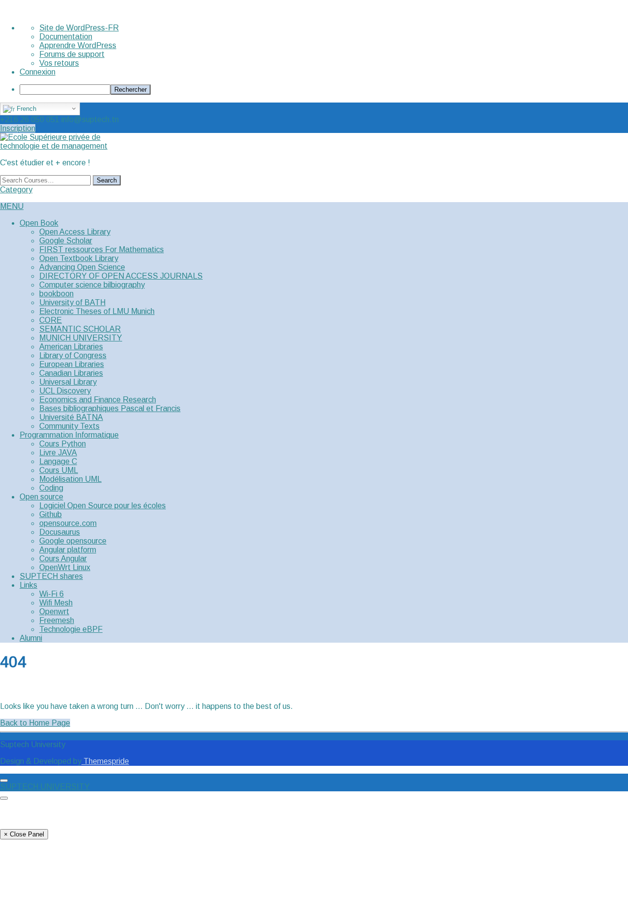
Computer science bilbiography (92, 285)
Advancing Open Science (82, 267)
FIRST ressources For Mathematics (101, 249)
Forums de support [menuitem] (72, 54)
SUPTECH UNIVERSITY (45, 786)
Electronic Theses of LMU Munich (97, 311)
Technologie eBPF (71, 629)
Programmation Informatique (69, 435)
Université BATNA (71, 417)
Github (50, 514)
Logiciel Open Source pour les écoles (102, 505)
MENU (12, 206)
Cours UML (58, 470)
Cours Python (62, 444)
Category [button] (16, 189)
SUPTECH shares (51, 576)
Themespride (105, 761)
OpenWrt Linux (64, 567)
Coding (51, 488)
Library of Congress (72, 355)
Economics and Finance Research (97, 399)
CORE (50, 320)
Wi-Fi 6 (51, 594)
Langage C (58, 461)
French (25, 108)
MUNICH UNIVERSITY (80, 338)
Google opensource (72, 541)
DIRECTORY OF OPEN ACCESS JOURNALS (121, 276)
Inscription (17, 128)
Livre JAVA (58, 452)
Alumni (31, 638)
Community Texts (69, 426)
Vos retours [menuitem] (59, 63)
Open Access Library (74, 232)
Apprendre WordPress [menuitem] (77, 45)
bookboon (56, 293)
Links (28, 585)
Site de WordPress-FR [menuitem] (79, 28)
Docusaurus (59, 532)
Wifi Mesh (56, 603)
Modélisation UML (70, 479)
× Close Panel (24, 834)
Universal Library (68, 382)
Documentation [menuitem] (65, 36)
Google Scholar (65, 240)
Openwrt (54, 611)
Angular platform (67, 550)
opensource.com (68, 523)
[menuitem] (324, 89)
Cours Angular (63, 558)
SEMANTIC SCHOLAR (80, 329)
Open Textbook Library (78, 258)
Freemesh (56, 620)
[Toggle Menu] (4, 780)
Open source (41, 497)
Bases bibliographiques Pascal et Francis (110, 408)
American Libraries (71, 346)
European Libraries (71, 364)
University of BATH (72, 302)
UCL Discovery (65, 391)
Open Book (39, 223)
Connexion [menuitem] (37, 72)
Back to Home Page (35, 723)
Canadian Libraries (71, 373)
